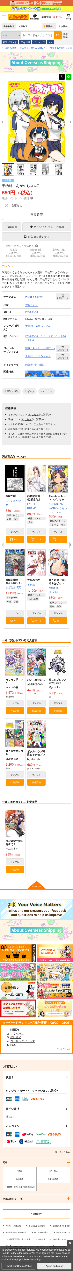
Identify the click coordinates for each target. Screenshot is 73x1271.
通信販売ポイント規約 (61, 1225)
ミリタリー (12, 597)
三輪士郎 (25, 42)
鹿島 (52, 606)
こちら (35, 414)
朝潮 (59, 606)
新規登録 (46, 16)
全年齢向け (8, 26)
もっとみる (63, 1049)
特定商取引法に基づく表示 (19, 1239)
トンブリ (54, 524)
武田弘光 (15, 1037)
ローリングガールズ (22, 1041)
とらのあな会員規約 (37, 1225)
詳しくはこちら (62, 1151)
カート (17, 539)
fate (50, 42)
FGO (13, 1045)
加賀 (16, 601)
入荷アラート (63, 298)
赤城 (9, 601)
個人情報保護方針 (41, 1232)
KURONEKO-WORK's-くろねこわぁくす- (58, 508)
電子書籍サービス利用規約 (15, 1232)
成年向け (22, 26)
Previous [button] (2, 121)
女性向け (65, 26)
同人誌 (23, 47)
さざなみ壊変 (13, 587)
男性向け (50, 26)
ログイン (57, 16)
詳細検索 (65, 35)
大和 (9, 519)
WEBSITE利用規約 (13, 1225)
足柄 (30, 522)
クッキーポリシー (63, 1232)
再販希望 (36, 214)
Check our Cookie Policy (19, 1265)
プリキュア (39, 42)
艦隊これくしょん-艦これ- (15, 515)
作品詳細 (15, 710)
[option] (36, 121)
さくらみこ (17, 1033)
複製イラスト (10, 42)
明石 (63, 524)
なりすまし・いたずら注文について (52, 1239)
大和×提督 (33, 598)
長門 (16, 519)
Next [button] (70, 121)
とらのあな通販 (9, 47)
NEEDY (14, 1029)
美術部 (31, 585)
